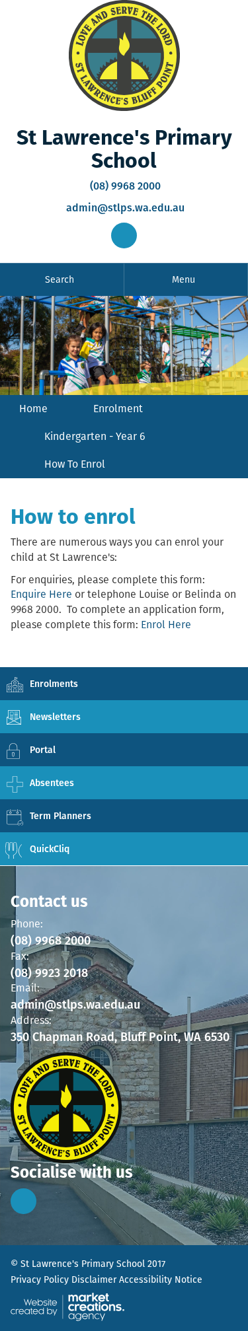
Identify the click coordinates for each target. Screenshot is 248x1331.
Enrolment (118, 408)
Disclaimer (93, 1278)
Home (33, 408)
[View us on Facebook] (23, 1201)
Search (59, 279)
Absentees (52, 782)
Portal (43, 749)
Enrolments (54, 683)
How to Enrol (74, 464)
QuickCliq (49, 848)
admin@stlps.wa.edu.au (124, 207)
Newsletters (55, 716)
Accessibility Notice (160, 1278)
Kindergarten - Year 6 (94, 436)
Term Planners (60, 815)
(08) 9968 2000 (124, 186)
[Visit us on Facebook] (124, 235)
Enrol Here (166, 624)
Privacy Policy (40, 1278)
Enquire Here (41, 594)
